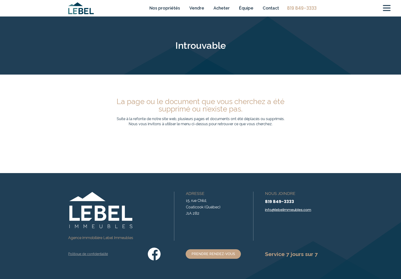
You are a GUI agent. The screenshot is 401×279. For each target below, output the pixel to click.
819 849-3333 (279, 201)
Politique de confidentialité (88, 254)
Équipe (246, 8)
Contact (271, 8)
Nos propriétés (164, 8)
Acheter (221, 8)
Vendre (196, 8)
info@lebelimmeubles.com (288, 209)
